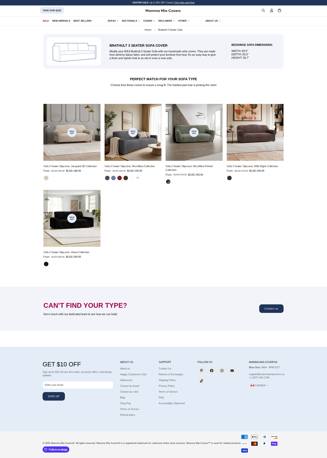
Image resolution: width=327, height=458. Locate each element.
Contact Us (165, 368)
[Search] (263, 10)
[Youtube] (232, 371)
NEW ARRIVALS (61, 21)
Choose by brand (129, 385)
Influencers (126, 380)
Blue (113, 178)
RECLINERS (165, 21)
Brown (229, 178)
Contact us (271, 308)
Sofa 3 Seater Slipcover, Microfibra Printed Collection (189, 168)
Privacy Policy (167, 385)
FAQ (161, 397)
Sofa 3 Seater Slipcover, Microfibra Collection (130, 166)
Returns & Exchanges (171, 374)
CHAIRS (147, 21)
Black (46, 264)
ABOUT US (211, 21)
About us (125, 368)
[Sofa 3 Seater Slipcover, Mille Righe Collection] (255, 132)
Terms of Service (129, 409)
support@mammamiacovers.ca (266, 374)
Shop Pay (125, 403)
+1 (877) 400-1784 (259, 377)
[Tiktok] (201, 381)
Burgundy (119, 178)
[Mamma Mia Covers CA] (163, 10)
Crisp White (132, 178)
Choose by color (129, 391)
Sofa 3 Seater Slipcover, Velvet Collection (66, 252)
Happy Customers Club (133, 374)
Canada (260, 385)
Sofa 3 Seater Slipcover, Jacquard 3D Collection (70, 166)
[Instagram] (222, 371)
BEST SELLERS (82, 21)
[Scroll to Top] (320, 439)
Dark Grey (107, 178)
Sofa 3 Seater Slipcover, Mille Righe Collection (252, 166)
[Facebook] (212, 371)
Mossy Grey (168, 182)
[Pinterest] (201, 371)
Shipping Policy (167, 380)
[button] (279, 10)
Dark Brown (125, 178)
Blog (122, 397)
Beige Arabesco (46, 178)
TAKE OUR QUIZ (52, 10)
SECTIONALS (129, 21)
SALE (46, 21)
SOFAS (112, 21)
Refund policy (127, 414)
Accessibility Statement (172, 403)
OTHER (182, 21)
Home (148, 29)
